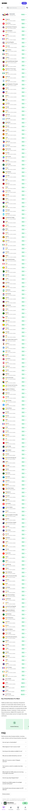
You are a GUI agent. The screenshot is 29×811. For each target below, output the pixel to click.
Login (24, 3)
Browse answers (6, 794)
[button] (14, 742)
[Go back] (2, 8)
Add (25, 803)
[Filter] (27, 8)
